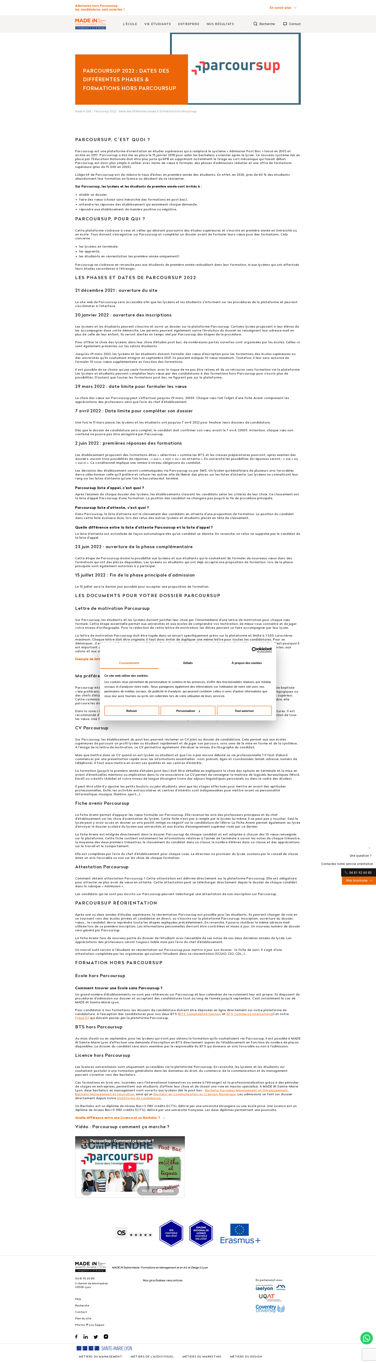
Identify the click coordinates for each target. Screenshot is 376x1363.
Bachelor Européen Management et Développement (246, 1090)
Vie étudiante (157, 24)
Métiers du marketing (202, 1356)
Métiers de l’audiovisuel (152, 1356)
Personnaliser (185, 711)
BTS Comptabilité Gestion (200, 1014)
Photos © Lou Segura (89, 1324)
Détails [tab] (188, 662)
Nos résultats (220, 24)
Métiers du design (246, 1356)
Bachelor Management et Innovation (104, 1094)
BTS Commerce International (250, 1014)
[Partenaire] (270, 1288)
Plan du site (83, 1318)
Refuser (131, 711)
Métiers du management (100, 1356)
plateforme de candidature (139, 1098)
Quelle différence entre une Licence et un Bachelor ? (117, 1118)
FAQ (78, 1299)
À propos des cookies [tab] (247, 662)
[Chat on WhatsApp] (366, 1338)
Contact (81, 1311)
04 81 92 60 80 (85, 1278)
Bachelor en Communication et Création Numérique (195, 1094)
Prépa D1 (82, 1018)
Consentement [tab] (129, 662)
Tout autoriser (244, 711)
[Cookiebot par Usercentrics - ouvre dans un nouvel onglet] (255, 650)
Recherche (82, 1305)
